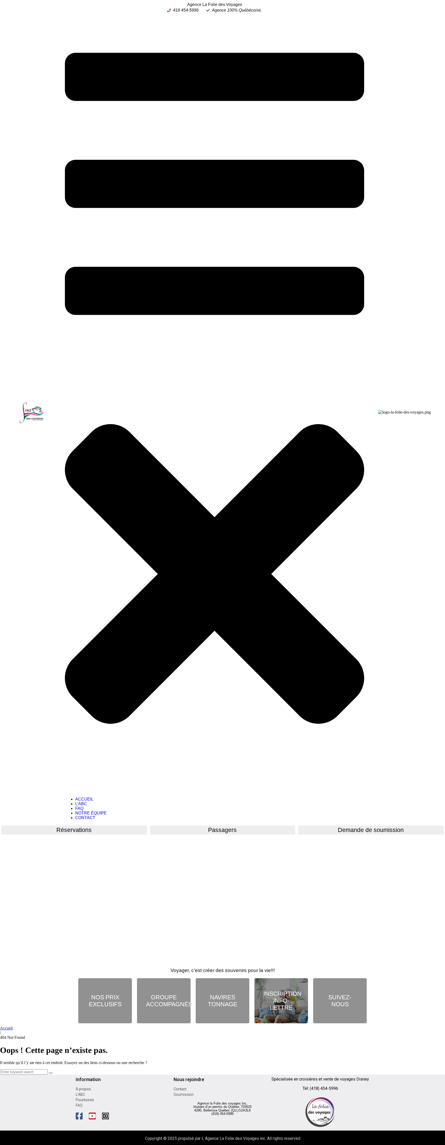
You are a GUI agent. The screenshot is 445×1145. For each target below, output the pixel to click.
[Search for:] (24, 1071)
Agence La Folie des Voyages (214, 4)
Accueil (6, 1028)
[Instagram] (105, 1116)
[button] (214, 403)
